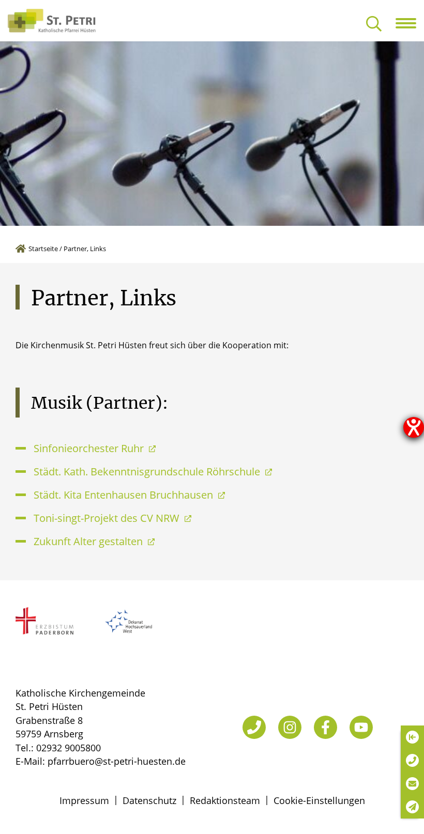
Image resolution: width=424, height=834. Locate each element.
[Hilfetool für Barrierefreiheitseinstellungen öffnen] (413, 427)
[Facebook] (325, 727)
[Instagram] (289, 727)
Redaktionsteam (225, 800)
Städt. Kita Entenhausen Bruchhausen (125, 495)
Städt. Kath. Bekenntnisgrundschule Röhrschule (148, 471)
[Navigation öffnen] (410, 23)
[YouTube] (361, 727)
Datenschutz (149, 800)
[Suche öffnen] (374, 25)
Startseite (43, 248)
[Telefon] (254, 727)
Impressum (84, 800)
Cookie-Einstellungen (319, 800)
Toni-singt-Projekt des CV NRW (108, 518)
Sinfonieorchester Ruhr (90, 448)
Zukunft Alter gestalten (89, 541)
